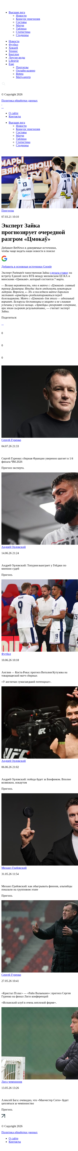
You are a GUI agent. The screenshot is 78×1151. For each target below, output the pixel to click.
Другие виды (17, 57)
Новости (21, 15)
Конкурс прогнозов (28, 18)
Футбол (13, 44)
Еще (11, 64)
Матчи (20, 25)
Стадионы (22, 35)
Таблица (21, 28)
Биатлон (14, 54)
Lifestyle (14, 60)
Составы (21, 22)
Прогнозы (22, 67)
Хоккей (13, 47)
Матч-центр (23, 77)
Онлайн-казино (25, 70)
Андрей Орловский (13, 546)
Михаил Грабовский (14, 867)
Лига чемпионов (11, 1081)
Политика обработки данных (19, 100)
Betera (19, 73)
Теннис (13, 51)
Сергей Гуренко (11, 440)
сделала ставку (59, 272)
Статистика (23, 31)
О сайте (13, 113)
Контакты (15, 116)
